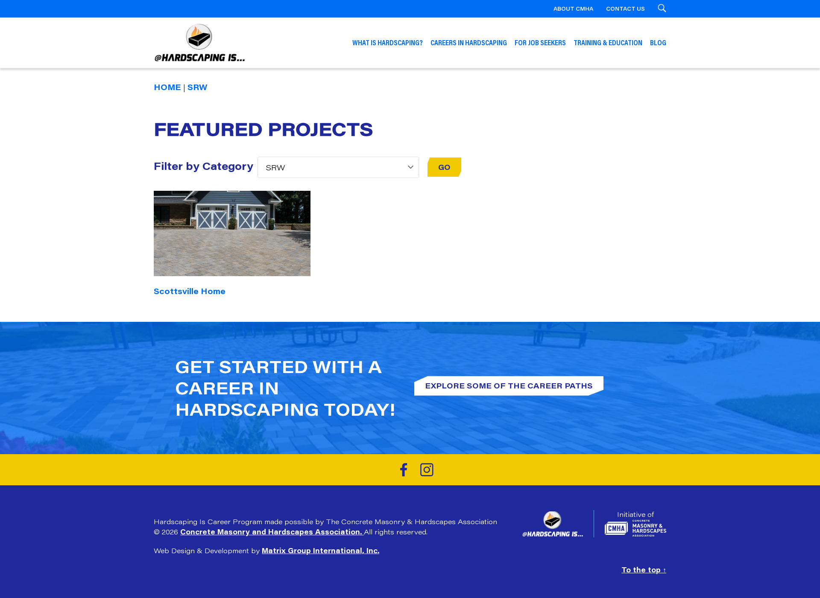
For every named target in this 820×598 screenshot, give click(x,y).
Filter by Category (203, 165)
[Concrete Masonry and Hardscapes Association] (635, 528)
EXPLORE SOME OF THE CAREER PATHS (509, 385)
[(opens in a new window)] (403, 470)
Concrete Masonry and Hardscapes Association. (272, 531)
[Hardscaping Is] (558, 523)
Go (444, 167)
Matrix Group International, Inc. (320, 550)
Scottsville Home (190, 291)
